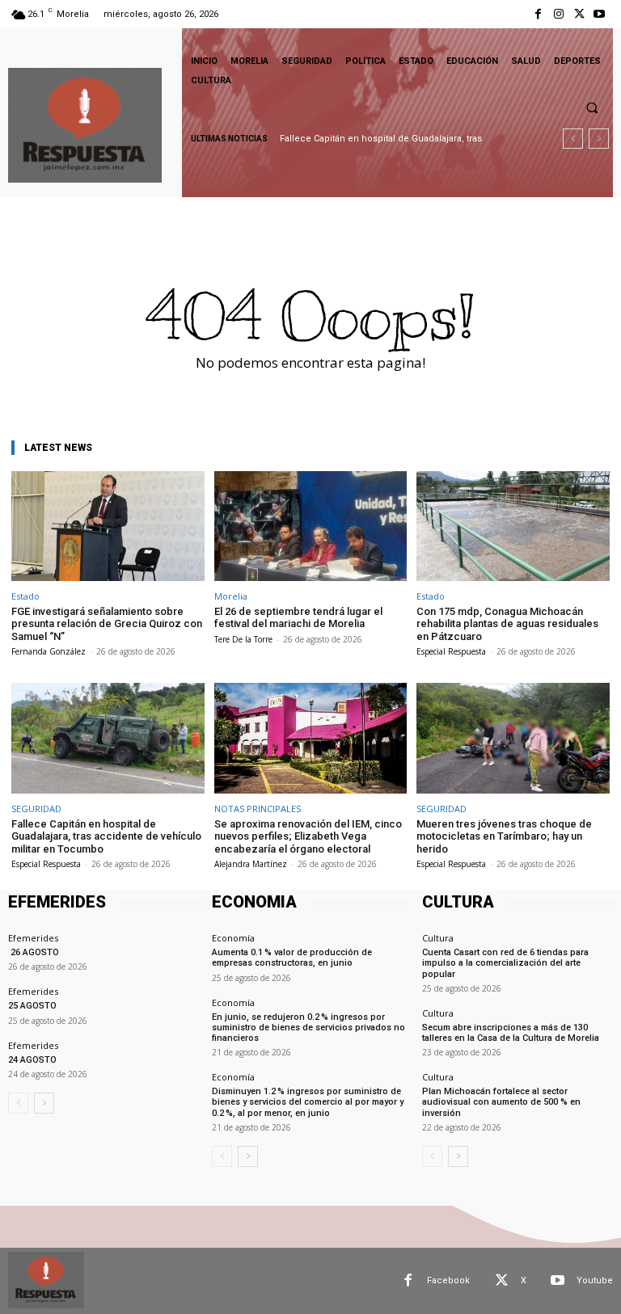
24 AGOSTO (32, 1060)
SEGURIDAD (36, 808)
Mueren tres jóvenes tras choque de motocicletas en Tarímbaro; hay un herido (504, 836)
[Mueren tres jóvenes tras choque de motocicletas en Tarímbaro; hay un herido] (513, 738)
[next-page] (44, 1103)
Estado (25, 596)
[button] (592, 107)
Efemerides (33, 937)
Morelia (230, 596)
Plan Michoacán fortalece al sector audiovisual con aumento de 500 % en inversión (501, 1102)
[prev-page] (18, 1103)
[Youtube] (599, 14)
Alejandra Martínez (250, 864)
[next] (599, 138)
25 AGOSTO (32, 1005)
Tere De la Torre (243, 639)
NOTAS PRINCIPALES (257, 808)
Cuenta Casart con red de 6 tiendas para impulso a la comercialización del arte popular (505, 963)
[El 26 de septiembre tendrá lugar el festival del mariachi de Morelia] (311, 526)
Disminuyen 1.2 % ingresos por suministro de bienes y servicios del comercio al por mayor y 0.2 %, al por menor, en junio (307, 1102)
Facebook (448, 1280)
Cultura (438, 937)
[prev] (573, 138)
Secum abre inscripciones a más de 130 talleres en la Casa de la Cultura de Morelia (510, 1032)
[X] (579, 14)
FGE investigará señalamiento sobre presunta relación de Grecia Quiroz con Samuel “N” (106, 623)
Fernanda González (48, 651)
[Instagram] (558, 14)
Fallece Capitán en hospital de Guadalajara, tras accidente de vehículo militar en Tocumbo (106, 836)
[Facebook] (538, 14)
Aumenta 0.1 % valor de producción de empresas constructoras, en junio (292, 957)
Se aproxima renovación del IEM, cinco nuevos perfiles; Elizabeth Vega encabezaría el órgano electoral (308, 836)
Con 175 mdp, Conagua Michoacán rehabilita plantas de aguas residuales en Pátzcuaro (507, 623)
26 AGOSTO (33, 952)
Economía (233, 937)
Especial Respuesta (451, 651)
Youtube (595, 1280)
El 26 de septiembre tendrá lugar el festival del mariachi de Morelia (298, 617)
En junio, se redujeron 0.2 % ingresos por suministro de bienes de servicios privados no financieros (308, 1027)
